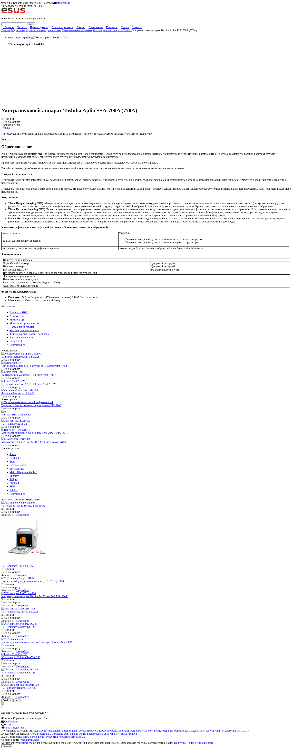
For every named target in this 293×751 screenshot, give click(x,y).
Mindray (14, 475)
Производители (39, 27)
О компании (96, 27)
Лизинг (80, 27)
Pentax (123, 733)
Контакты (112, 27)
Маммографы (17, 319)
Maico (105, 733)
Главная (9, 27)
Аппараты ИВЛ (18, 312)
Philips (13, 479)
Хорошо (7, 746)
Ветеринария (69, 730)
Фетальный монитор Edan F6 (18, 393)
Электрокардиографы (22, 337)
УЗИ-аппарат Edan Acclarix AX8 (19, 611)
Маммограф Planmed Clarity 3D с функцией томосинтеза (33, 442)
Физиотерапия (164, 730)
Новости (137, 27)
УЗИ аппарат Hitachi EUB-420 (18, 687)
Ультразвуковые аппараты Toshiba (112, 30)
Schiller (13, 490)
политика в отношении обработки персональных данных (51, 736)
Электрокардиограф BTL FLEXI (20, 356)
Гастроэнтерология (88, 730)
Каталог (22, 27)
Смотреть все (17, 344)
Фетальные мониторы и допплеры (29, 333)
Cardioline (15, 457)
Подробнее (22, 514)
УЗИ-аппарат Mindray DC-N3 (18, 672)
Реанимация (130, 730)
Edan (12, 461)
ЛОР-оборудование (111, 730)
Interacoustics (16, 468)
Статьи (125, 27)
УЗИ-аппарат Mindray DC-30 (18, 626)
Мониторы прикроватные (24, 323)
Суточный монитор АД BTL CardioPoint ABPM (28, 384)
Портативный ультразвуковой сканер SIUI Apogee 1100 (33, 581)
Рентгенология (146, 730)
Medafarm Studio (30, 739)
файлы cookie (28, 742)
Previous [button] (7, 700)
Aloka (12, 454)
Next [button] (17, 700)
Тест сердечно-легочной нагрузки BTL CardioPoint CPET (34, 365)
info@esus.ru (63, 2)
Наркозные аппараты (21, 326)
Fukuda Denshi (17, 465)
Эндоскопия (229, 730)
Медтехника (18, 30)
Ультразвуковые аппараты (77, 30)
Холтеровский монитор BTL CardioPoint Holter (28, 374)
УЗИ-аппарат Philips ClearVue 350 (20, 657)
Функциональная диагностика (43, 30)
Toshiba (5, 127)
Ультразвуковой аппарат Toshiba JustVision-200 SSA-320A (34, 596)
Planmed (14, 482)
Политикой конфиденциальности (193, 742)
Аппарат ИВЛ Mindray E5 (16, 414)
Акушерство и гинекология (45, 730)
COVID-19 (15, 341)
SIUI (12, 486)
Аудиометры (16, 316)
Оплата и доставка (62, 27)
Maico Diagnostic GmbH (23, 472)
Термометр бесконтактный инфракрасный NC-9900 (31, 405)
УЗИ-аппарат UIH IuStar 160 (17, 565)
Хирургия (215, 730)
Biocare (41, 733)
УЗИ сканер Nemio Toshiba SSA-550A (23, 505)
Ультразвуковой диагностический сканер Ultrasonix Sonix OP (36, 642)
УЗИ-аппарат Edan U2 (14, 423)
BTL (48, 733)
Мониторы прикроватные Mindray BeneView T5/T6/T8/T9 (34, 432)
